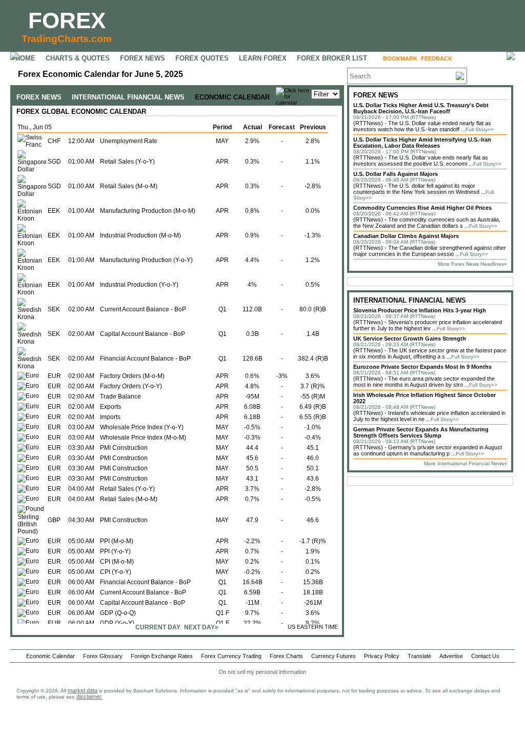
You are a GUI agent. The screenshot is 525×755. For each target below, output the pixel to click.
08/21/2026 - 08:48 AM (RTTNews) (394, 407)
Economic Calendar (50, 656)
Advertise (451, 656)
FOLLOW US (477, 58)
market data (82, 690)
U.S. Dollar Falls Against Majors (395, 174)
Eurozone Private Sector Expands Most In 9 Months (422, 367)
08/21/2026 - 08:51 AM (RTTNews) (394, 372)
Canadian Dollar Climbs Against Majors (406, 236)
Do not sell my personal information (262, 672)
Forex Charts (286, 656)
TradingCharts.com (67, 38)
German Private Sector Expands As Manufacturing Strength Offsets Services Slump (421, 432)
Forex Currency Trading (231, 656)
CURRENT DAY (157, 627)
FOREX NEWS (142, 58)
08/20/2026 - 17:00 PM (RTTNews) (394, 151)
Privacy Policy (381, 656)
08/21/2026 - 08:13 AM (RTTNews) (394, 441)
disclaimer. (89, 696)
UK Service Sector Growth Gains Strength (409, 338)
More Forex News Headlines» (472, 264)
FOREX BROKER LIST (332, 58)
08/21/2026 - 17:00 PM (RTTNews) (394, 117)
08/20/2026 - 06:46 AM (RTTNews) (394, 180)
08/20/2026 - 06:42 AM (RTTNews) (394, 213)
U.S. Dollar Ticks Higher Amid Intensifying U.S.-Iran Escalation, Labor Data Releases (422, 142)
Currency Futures (333, 656)
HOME (25, 58)
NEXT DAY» (201, 627)
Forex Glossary (103, 656)
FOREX (67, 20)
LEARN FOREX (263, 58)
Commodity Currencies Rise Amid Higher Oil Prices (422, 208)
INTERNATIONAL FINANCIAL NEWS (128, 97)
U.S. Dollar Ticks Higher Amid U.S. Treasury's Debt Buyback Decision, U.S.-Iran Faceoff (421, 108)
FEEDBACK (436, 58)
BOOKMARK (400, 58)
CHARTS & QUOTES (78, 58)
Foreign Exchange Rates (162, 656)
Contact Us (485, 656)
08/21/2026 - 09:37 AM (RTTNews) (394, 316)
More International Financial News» (465, 463)
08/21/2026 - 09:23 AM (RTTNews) (394, 344)
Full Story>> (480, 129)
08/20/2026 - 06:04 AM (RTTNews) (394, 242)
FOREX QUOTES (202, 58)
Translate (419, 656)
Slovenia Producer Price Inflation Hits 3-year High (419, 310)
